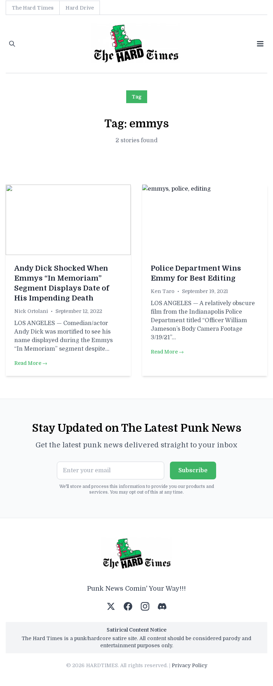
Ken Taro (163, 291)
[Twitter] (111, 606)
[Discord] (162, 606)
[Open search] (12, 43)
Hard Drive (79, 8)
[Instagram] (145, 606)
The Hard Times (33, 8)
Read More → (30, 363)
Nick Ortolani (31, 311)
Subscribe (193, 470)
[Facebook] (128, 606)
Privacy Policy (189, 665)
